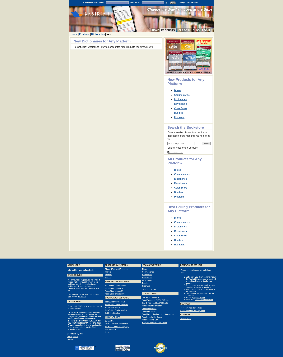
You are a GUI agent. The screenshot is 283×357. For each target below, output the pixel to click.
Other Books (180, 108)
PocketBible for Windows (115, 294)
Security (70, 339)
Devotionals (180, 104)
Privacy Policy (72, 337)
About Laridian (112, 317)
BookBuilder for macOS (114, 307)
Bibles (177, 90)
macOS (108, 278)
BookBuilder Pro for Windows (116, 305)
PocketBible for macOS (114, 291)
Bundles (178, 113)
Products (168, 30)
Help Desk (184, 30)
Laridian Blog (185, 319)
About (206, 30)
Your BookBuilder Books (152, 317)
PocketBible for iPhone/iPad (116, 285)
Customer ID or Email (93, 2)
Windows (108, 275)
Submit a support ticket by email (192, 311)
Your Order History (149, 309)
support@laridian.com (204, 300)
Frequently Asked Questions (191, 308)
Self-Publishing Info (112, 313)
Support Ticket (199, 298)
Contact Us (109, 321)
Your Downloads (149, 311)
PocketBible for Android (114, 288)
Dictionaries (98, 34)
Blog (196, 30)
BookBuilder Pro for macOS (116, 310)
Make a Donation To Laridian (116, 324)
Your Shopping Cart (150, 320)
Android (108, 272)
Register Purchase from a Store (154, 323)
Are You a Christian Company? (117, 327)
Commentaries (182, 95)
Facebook (82, 297)
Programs (179, 117)
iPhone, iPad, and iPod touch (116, 269)
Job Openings (110, 329)
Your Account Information (152, 306)
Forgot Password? (189, 2)
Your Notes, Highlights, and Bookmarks (157, 314)
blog (69, 297)
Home (155, 30)
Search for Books (149, 289)
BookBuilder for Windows (115, 302)
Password (135, 2)
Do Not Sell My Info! (75, 334)
